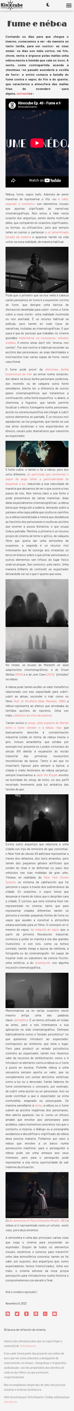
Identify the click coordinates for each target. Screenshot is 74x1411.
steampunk (42, 962)
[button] (68, 5)
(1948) (18, 674)
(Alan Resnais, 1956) (40, 701)
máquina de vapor (47, 929)
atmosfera (21, 1020)
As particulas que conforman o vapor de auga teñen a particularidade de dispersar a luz (37, 478)
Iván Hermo (10, 1401)
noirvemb (23, 93)
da (33, 929)
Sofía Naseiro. (28, 1346)
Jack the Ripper (47, 775)
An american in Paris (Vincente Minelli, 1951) (37, 1220)
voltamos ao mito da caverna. (32, 715)
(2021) (50, 674)
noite (38, 1105)
